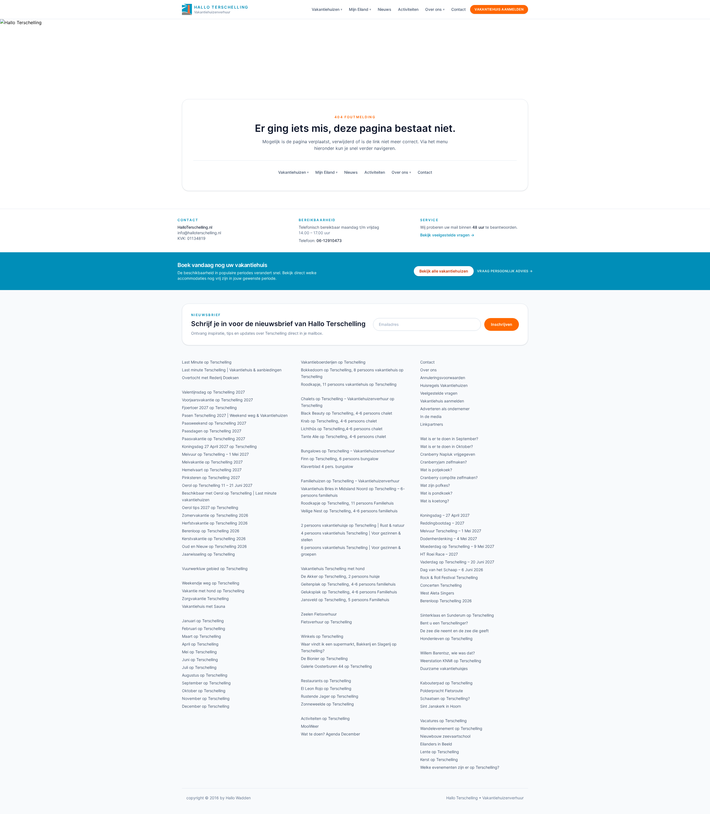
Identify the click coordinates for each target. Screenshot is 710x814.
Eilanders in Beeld (436, 744)
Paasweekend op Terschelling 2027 (214, 423)
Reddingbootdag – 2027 (442, 523)
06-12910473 (329, 240)
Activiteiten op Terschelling (325, 718)
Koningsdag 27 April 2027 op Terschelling (219, 446)
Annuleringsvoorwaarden (442, 377)
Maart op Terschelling (201, 636)
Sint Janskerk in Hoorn (440, 706)
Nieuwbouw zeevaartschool (445, 736)
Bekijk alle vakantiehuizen (443, 271)
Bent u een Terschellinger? (444, 623)
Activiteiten (408, 9)
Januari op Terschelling (203, 620)
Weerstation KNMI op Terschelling (450, 660)
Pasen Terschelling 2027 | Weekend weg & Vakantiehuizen (235, 415)
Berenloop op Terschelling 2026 (210, 530)
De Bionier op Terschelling (324, 658)
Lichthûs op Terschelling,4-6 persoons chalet (341, 428)
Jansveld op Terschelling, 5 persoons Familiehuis (345, 599)
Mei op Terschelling (199, 651)
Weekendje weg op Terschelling (210, 583)
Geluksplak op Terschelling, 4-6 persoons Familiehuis (349, 591)
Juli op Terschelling (199, 667)
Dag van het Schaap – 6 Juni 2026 (451, 569)
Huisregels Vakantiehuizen (444, 385)
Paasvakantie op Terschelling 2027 (213, 438)
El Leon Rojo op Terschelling (326, 688)
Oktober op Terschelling (203, 690)
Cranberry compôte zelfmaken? (449, 477)
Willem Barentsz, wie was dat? (447, 653)
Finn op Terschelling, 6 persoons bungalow (339, 458)
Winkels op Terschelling (322, 636)
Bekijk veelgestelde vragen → (447, 235)
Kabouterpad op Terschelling (446, 683)
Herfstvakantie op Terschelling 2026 (215, 523)
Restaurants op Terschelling (326, 680)
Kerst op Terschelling (439, 759)
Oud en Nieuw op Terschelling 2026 (214, 546)
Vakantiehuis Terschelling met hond (333, 568)
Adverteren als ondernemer (445, 408)
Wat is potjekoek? (436, 469)
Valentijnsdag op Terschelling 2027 (213, 392)
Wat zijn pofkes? (435, 485)
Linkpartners (431, 424)
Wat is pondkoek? (436, 493)
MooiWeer (310, 726)
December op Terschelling (205, 706)
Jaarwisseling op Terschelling (208, 554)
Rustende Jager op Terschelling (329, 696)
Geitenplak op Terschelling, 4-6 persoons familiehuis (348, 584)
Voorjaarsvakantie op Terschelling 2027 (217, 399)
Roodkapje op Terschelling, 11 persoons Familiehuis (347, 503)
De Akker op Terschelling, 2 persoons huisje (340, 576)
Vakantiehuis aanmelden (499, 9)
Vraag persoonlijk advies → (504, 271)
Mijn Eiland (358, 9)
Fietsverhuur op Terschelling (326, 621)
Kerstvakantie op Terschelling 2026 (214, 538)
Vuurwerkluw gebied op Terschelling (215, 568)
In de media (431, 416)
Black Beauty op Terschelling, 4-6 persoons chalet (346, 413)
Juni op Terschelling (200, 659)
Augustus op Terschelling (204, 675)
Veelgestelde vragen (438, 393)
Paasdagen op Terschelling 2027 (211, 431)
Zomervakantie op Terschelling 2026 (215, 515)
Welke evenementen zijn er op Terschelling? (459, 767)
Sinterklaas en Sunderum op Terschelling (457, 615)
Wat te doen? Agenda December (330, 734)
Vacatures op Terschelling (443, 720)
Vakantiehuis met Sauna (203, 606)
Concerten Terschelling (441, 585)
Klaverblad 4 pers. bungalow (327, 466)
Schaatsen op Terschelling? (445, 698)
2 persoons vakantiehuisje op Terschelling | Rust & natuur (352, 525)
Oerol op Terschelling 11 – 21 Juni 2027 (217, 485)
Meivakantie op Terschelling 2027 (212, 462)
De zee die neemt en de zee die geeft (454, 630)
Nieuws (384, 9)
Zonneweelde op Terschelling (327, 704)
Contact (458, 9)
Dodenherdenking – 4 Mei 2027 (448, 538)
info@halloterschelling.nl (199, 232)
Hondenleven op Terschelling (446, 638)
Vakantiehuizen (325, 9)
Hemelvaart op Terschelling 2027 (212, 469)
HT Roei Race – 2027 (439, 554)
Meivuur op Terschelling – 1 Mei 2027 (215, 454)
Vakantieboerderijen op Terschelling (333, 362)
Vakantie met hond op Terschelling (213, 590)
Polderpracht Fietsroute (441, 690)
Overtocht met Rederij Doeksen (210, 377)
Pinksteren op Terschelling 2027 (211, 477)
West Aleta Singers (437, 593)
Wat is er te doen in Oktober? (446, 446)
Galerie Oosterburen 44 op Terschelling (336, 666)
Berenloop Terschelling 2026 (446, 600)
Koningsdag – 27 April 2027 (445, 515)
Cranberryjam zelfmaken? (443, 462)
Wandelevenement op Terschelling (451, 728)
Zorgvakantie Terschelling (205, 598)
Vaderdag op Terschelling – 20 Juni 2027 (457, 562)
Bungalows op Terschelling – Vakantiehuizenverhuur (348, 450)
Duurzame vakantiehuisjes (444, 668)
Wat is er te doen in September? (449, 438)
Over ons (433, 9)
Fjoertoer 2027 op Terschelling (209, 407)
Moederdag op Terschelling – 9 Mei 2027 (457, 546)
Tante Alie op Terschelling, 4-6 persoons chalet (343, 436)
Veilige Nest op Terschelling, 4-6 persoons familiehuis (349, 510)
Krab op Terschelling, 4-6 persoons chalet (339, 421)
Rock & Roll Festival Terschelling (449, 577)
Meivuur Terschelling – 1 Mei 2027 (450, 530)
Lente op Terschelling (439, 751)
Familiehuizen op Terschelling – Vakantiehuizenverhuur (350, 480)
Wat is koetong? (434, 500)
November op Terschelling (206, 698)
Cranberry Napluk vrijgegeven (447, 454)
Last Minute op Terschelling (207, 362)
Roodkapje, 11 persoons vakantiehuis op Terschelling (349, 384)
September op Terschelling (206, 683)
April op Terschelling (200, 644)
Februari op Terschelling (203, 628)
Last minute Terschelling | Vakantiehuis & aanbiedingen (232, 369)
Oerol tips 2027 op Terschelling (210, 507)
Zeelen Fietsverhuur (319, 614)
